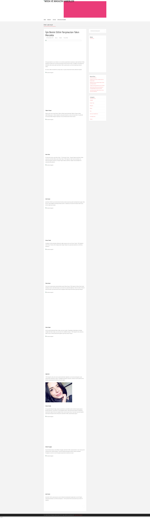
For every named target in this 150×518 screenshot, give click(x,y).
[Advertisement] (85, 9)
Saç (90, 111)
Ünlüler (60, 37)
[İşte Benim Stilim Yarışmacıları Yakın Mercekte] (63, 50)
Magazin (49, 19)
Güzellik (54, 19)
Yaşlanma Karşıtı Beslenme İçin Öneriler (97, 85)
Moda (45, 19)
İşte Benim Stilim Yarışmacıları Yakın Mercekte (62, 33)
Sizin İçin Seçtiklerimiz (61, 19)
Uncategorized (92, 116)
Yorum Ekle (66, 37)
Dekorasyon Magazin (78, 515)
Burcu (56, 37)
